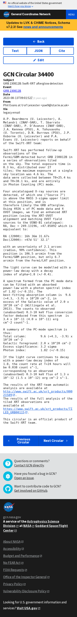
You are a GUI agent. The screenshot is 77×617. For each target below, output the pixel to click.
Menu (71, 14)
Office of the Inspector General (25, 577)
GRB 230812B (12, 91)
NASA (27, 526)
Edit (41, 60)
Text (15, 51)
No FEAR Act (12, 563)
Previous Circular (23, 440)
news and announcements (43, 26)
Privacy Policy (13, 584)
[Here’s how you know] (38, 5)
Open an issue (24, 478)
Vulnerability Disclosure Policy (24, 591)
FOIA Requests (13, 570)
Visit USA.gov (27, 608)
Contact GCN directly (29, 465)
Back (40, 41)
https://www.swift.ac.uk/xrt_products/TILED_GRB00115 (37, 410)
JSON (38, 51)
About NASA (12, 541)
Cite (62, 51)
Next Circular (54, 440)
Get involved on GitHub (30, 490)
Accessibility (12, 548)
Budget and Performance (21, 556)
